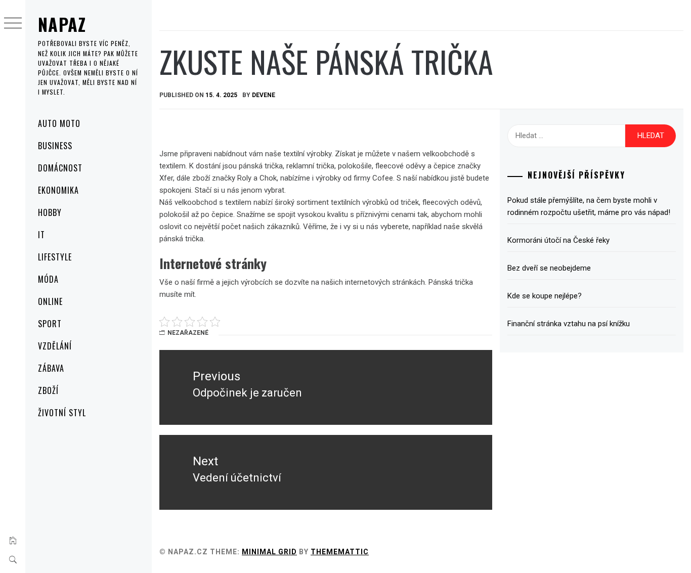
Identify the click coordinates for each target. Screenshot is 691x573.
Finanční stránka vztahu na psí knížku (568, 323)
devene (263, 95)
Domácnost (60, 168)
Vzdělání (55, 346)
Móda (48, 279)
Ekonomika (58, 190)
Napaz (62, 24)
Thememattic (340, 552)
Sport (50, 324)
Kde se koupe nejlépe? (544, 295)
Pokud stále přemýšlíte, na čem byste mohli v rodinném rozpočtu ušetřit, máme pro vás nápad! (588, 206)
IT (41, 235)
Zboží (48, 390)
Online (50, 301)
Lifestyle (55, 257)
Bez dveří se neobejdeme (549, 268)
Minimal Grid (269, 552)
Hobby (50, 212)
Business (55, 146)
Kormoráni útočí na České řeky (558, 240)
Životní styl (62, 413)
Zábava (51, 368)
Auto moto (59, 123)
